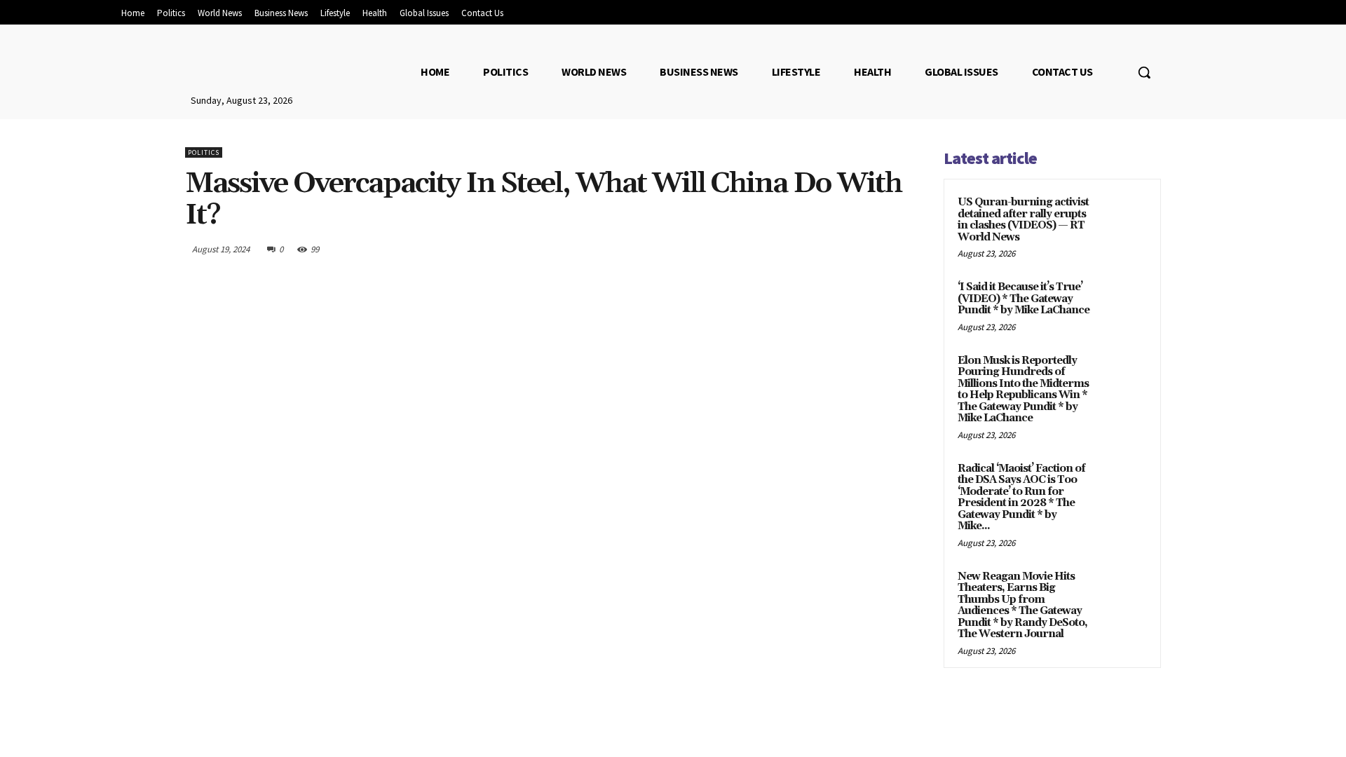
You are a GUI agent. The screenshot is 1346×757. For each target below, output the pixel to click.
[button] (1144, 72)
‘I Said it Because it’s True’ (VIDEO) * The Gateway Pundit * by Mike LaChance (1023, 298)
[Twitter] (810, 249)
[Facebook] (778, 249)
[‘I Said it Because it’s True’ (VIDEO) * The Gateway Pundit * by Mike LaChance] (1122, 303)
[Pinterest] (843, 249)
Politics (203, 152)
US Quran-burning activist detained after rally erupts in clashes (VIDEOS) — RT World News (1023, 220)
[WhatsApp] (875, 249)
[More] (908, 249)
